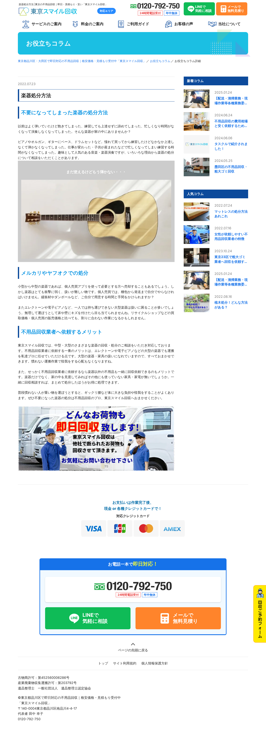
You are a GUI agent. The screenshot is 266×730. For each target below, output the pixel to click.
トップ (103, 663)
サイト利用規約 (124, 663)
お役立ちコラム (160, 61)
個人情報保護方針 (154, 663)
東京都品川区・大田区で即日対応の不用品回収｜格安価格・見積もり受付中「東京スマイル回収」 (82, 61)
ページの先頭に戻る (133, 650)
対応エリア (106, 10)
